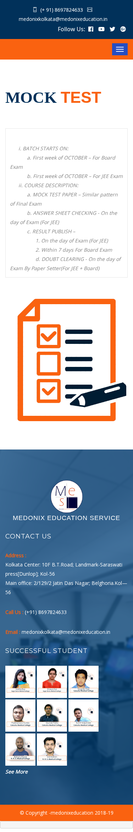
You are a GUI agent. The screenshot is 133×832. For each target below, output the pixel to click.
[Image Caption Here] (20, 682)
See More (16, 771)
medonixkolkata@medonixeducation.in (63, 19)
